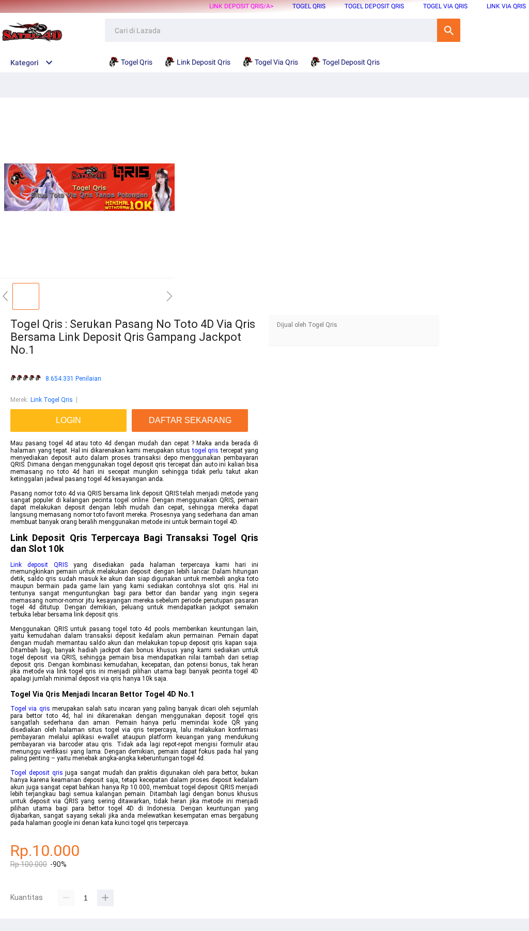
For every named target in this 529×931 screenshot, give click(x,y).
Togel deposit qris (36, 772)
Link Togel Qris (51, 399)
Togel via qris (30, 708)
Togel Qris (308, 6)
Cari (448, 30)
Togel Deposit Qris (374, 6)
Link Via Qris (506, 6)
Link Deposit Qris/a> (241, 6)
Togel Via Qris (445, 6)
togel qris (205, 450)
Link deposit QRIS (39, 564)
